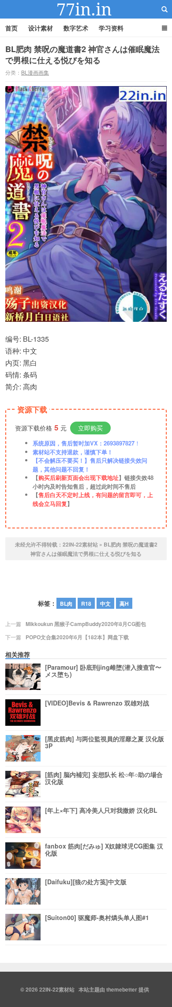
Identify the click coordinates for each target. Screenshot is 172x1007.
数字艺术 (76, 27)
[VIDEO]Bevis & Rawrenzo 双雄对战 (97, 703)
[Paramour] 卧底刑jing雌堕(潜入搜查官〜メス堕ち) (103, 671)
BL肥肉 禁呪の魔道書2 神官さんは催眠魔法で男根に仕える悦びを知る (82, 54)
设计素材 (40, 27)
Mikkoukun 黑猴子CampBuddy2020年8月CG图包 (86, 624)
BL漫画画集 (35, 72)
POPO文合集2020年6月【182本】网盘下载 (77, 637)
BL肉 (66, 603)
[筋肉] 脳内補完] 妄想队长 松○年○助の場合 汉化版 (104, 778)
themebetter (121, 989)
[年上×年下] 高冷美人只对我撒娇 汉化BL (101, 811)
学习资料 (111, 27)
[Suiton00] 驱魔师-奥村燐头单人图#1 (97, 918)
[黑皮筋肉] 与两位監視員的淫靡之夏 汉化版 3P (104, 742)
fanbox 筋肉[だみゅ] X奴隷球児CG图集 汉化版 (104, 849)
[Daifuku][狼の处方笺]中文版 (86, 882)
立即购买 (90, 427)
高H (124, 603)
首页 (11, 27)
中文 (105, 603)
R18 (86, 603)
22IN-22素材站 (86, 9)
